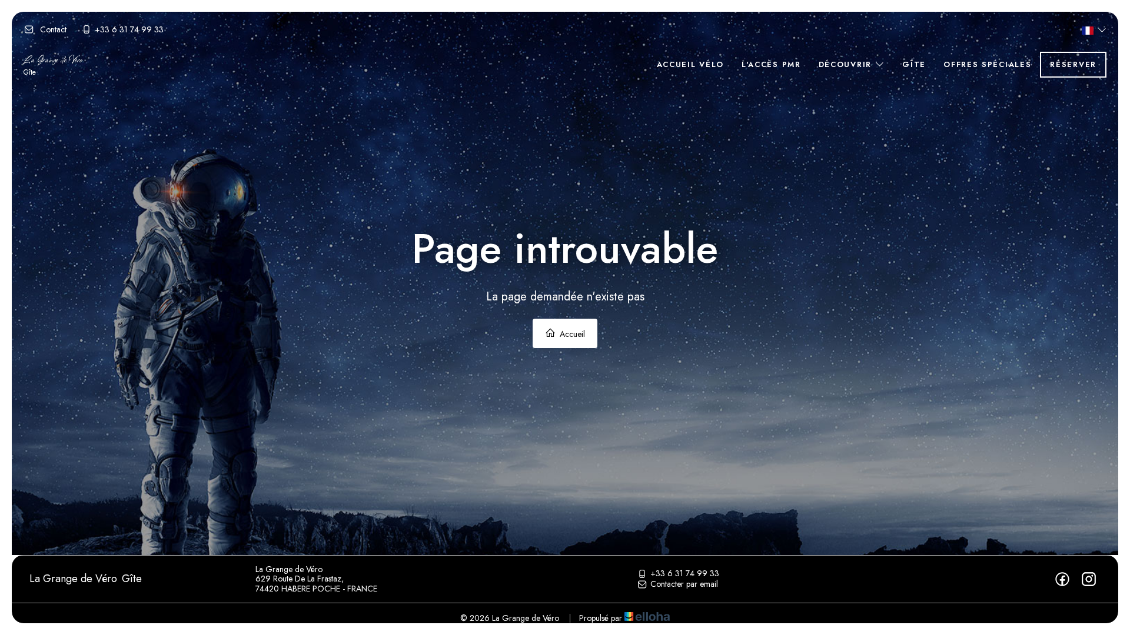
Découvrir (847, 64)
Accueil (571, 334)
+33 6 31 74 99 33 (684, 574)
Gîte (914, 64)
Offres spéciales (987, 64)
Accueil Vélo (690, 64)
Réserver (1073, 64)
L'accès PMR (771, 64)
